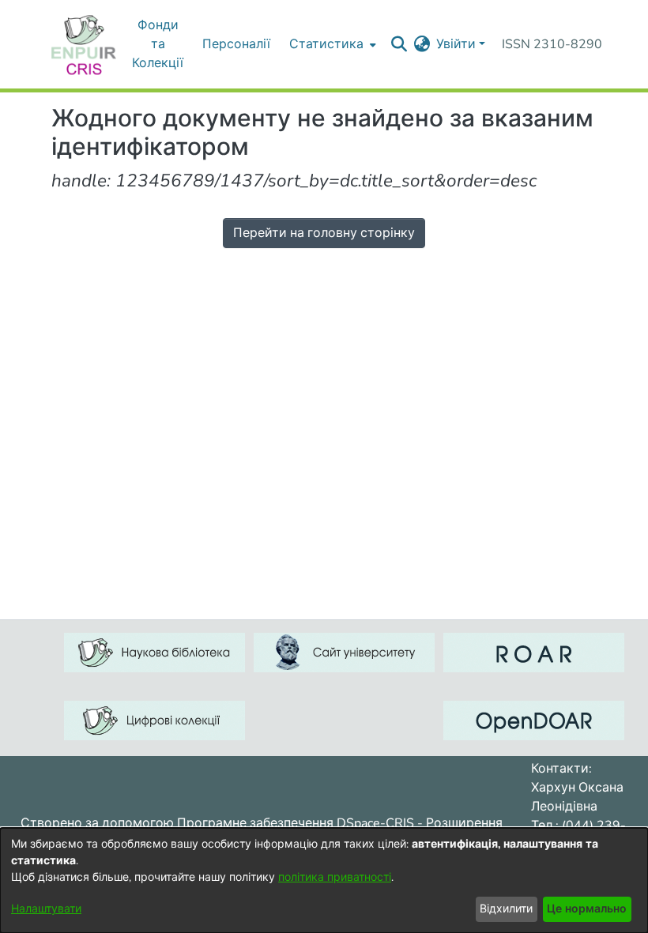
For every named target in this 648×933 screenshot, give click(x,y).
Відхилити (506, 908)
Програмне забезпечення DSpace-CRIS (295, 823)
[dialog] (324, 880)
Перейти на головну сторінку (324, 233)
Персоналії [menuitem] (236, 44)
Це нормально (587, 908)
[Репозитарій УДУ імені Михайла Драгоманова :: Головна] (83, 44)
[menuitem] (331, 44)
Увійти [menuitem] (456, 44)
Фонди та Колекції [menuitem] (157, 44)
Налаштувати (46, 908)
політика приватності (334, 877)
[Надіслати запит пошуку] (399, 44)
